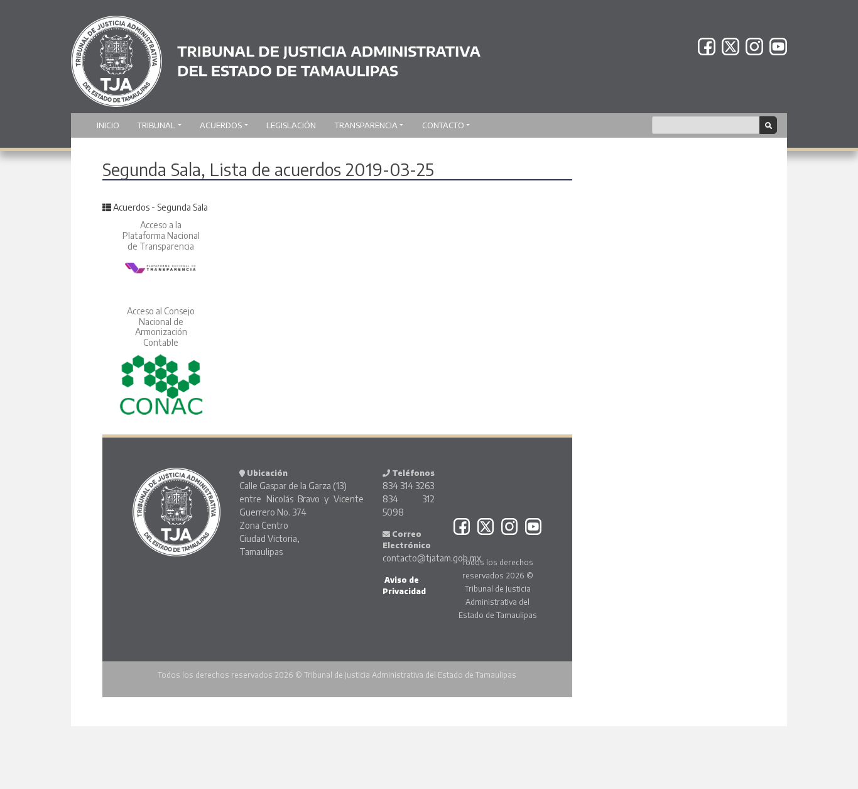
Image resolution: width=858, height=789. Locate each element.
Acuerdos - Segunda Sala (160, 207)
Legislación (291, 125)
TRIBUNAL (156, 125)
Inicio (108, 125)
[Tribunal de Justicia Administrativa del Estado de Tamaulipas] (276, 55)
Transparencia (366, 125)
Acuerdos (221, 125)
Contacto (443, 125)
